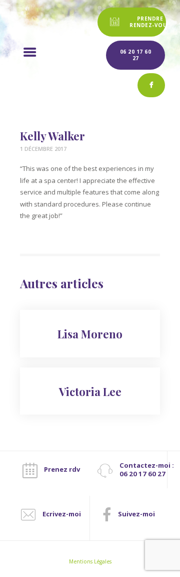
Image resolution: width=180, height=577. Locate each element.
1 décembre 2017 (43, 148)
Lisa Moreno (90, 333)
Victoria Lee (90, 391)
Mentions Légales (90, 561)
